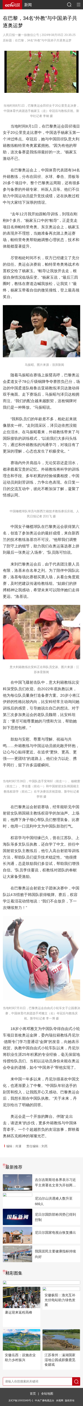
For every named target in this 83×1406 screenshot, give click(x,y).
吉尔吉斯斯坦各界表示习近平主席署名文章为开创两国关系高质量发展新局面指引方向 (55, 1183)
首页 (33, 1393)
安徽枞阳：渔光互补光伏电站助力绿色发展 (60, 1300)
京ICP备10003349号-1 (20, 1400)
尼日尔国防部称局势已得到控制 (55, 1217)
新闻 (28, 5)
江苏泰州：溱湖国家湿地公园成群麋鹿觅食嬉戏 (60, 1360)
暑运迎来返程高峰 (18, 1312)
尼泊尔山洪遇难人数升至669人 (54, 1201)
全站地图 (47, 1393)
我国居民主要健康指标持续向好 (55, 1254)
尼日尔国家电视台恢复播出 (55, 1233)
